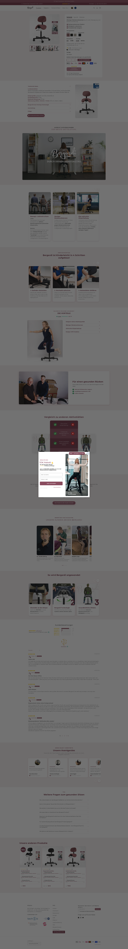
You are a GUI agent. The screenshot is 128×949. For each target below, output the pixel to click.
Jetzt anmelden (51, 483)
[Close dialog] (88, 453)
